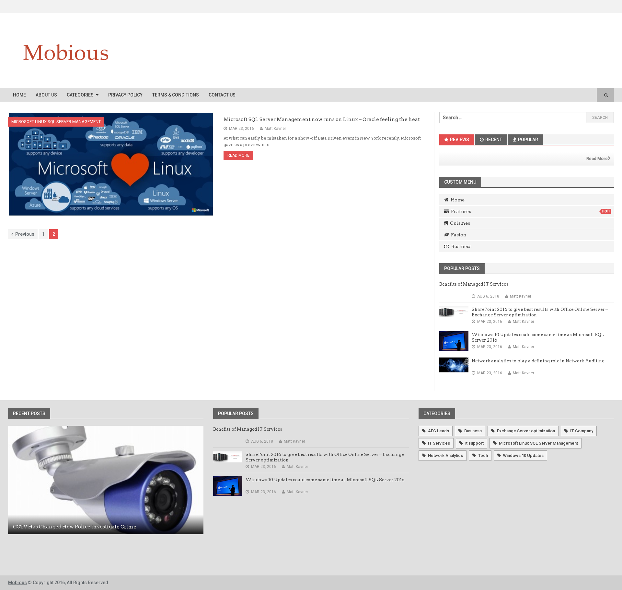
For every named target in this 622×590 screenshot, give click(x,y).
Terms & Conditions (175, 94)
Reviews (459, 139)
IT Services (439, 443)
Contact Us (222, 94)
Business (461, 246)
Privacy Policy (125, 94)
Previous (24, 234)
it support (474, 443)
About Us (46, 94)
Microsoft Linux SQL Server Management (56, 121)
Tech (483, 455)
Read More (238, 155)
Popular (527, 139)
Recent (493, 139)
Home (19, 94)
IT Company (581, 430)
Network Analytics (445, 455)
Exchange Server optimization (526, 430)
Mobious (17, 582)
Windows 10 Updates (523, 455)
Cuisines (460, 223)
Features (530, 211)
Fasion (458, 234)
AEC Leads (438, 430)
